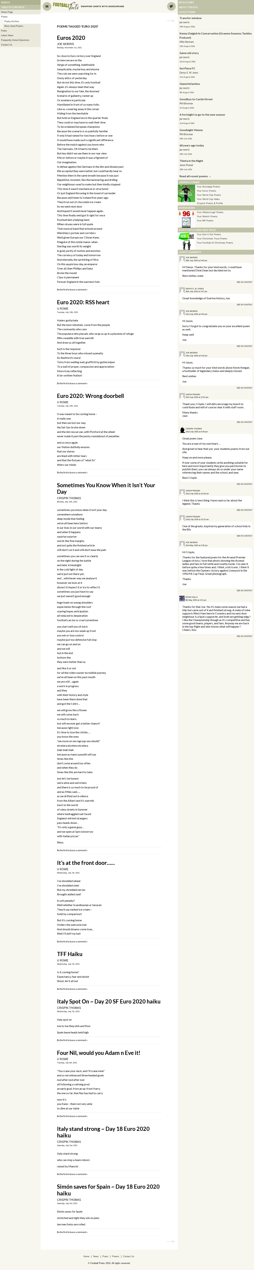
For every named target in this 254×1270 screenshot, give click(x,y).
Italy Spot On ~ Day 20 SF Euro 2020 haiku (109, 1001)
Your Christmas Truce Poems (212, 238)
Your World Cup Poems (209, 195)
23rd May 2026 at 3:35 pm (197, 545)
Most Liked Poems (13, 26)
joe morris (65, 44)
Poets (4, 30)
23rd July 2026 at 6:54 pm (196, 314)
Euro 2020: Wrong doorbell (90, 395)
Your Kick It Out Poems (209, 234)
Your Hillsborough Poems (210, 212)
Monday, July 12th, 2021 (67, 502)
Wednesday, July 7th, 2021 (68, 873)
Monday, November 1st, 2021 (69, 48)
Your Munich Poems (207, 216)
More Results (170, 21)
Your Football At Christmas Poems (215, 242)
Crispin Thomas (69, 498)
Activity (171, 6)
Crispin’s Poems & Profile (210, 203)
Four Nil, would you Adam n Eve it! (98, 1052)
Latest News (7, 35)
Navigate (47, 6)
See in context (244, 282)
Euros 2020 (71, 37)
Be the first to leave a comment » (72, 289)
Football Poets (66, 6)
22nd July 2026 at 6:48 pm (197, 432)
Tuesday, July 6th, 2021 (67, 1063)
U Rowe (62, 308)
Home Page (7, 12)
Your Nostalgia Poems (208, 186)
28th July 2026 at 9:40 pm (196, 260)
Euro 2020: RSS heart (83, 302)
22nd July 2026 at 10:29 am (197, 494)
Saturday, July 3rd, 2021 (67, 1145)
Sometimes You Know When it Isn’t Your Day (106, 488)
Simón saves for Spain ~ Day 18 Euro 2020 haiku (108, 1189)
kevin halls (191, 597)
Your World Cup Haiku (208, 199)
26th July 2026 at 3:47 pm (196, 291)
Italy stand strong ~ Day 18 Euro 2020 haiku (103, 1132)
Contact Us (6, 44)
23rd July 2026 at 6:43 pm (196, 356)
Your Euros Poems (206, 191)
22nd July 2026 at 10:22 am (197, 519)
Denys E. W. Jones (195, 289)
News (96, 1256)
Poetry (4, 16)
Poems (115, 1256)
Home (86, 1256)
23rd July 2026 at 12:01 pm (197, 397)
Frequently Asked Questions (15, 40)
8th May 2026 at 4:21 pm (196, 600)
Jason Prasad (193, 394)
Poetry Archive (11, 21)
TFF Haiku (69, 954)
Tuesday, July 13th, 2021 (67, 312)
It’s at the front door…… (86, 862)
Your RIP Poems (205, 220)
